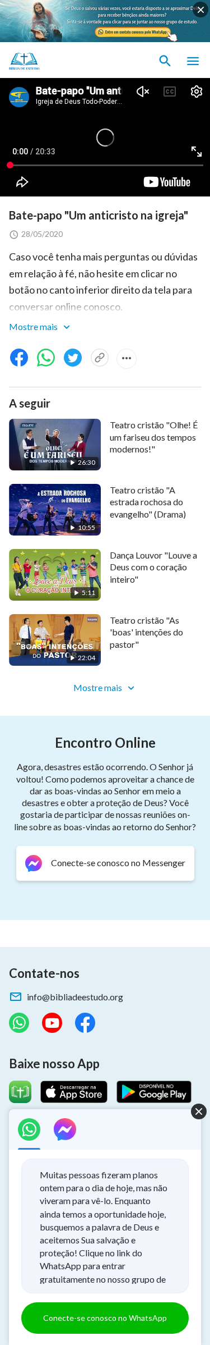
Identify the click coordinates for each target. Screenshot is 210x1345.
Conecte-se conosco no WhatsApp (105, 1318)
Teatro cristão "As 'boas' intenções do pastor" (146, 632)
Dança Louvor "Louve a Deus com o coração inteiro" (153, 567)
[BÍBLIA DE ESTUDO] (61, 61)
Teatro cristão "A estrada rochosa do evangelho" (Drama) (148, 501)
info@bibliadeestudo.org (75, 996)
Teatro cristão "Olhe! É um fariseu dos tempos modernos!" (154, 436)
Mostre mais (34, 326)
